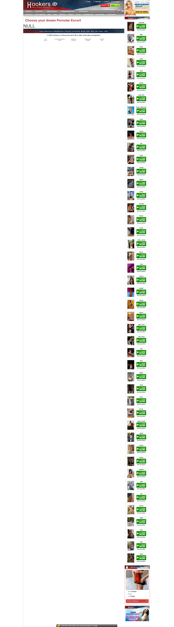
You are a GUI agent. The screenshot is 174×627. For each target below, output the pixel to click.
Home (88, 1)
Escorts (78, 14)
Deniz (141, 385)
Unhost (102, 39)
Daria (141, 47)
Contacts (103, 5)
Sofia (141, 155)
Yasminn (141, 204)
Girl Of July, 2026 (137, 567)
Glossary (101, 31)
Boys (49, 14)
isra (141, 493)
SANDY (141, 288)
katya (141, 119)
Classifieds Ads (88, 14)
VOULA (141, 276)
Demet (141, 506)
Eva (141, 143)
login (112, 5)
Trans (55, 14)
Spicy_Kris (141, 324)
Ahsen (141, 228)
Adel (141, 481)
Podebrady (88, 39)
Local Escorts (83, 11)
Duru (141, 361)
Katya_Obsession (141, 107)
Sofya (141, 59)
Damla (141, 300)
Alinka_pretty (141, 240)
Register (97, 1)
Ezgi (141, 264)
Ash (45, 39)
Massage (83, 31)
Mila (141, 34)
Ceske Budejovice (59, 39)
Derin (141, 397)
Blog (96, 31)
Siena (141, 554)
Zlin (102, 40)
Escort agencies (40, 14)
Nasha (141, 216)
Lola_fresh (141, 336)
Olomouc (73, 39)
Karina (141, 445)
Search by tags (76, 31)
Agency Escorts (48, 31)
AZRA (141, 518)
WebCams (63, 14)
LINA (141, 542)
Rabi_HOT (141, 95)
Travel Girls (29, 14)
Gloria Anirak (141, 421)
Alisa (141, 530)
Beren (141, 312)
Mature (92, 31)
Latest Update (100, 14)
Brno (45, 40)
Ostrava (73, 40)
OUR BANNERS (115, 1)
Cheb (59, 40)
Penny (141, 131)
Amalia (141, 167)
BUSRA (141, 469)
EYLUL (141, 409)
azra (141, 348)
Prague (88, 40)
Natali (141, 433)
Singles (88, 31)
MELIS (141, 179)
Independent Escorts (67, 11)
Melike (141, 373)
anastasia (141, 22)
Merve (141, 252)
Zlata (141, 71)
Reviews (71, 14)
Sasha (141, 191)
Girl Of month (111, 14)
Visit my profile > (141, 29)
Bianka (141, 83)
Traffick (106, 31)
